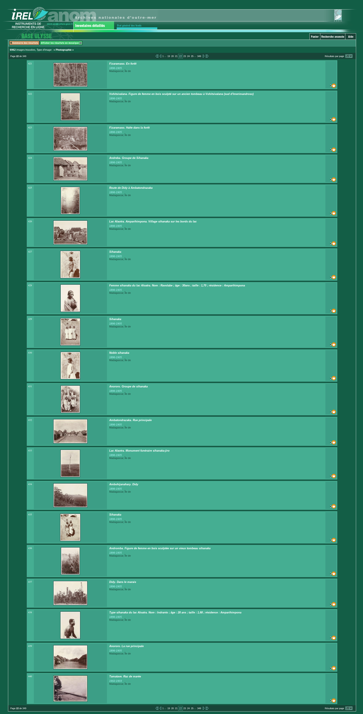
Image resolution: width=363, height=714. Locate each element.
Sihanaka (115, 251)
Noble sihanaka (119, 352)
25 (192, 56)
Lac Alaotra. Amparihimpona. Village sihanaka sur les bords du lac (153, 221)
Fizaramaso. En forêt (122, 63)
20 (172, 56)
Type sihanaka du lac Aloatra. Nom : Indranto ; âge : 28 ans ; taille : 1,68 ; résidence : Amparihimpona (175, 612)
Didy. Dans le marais (122, 582)
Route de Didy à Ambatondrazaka (131, 187)
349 (199, 56)
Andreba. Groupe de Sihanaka (128, 158)
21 (176, 56)
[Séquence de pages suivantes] (207, 56)
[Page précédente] (160, 56)
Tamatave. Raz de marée (125, 676)
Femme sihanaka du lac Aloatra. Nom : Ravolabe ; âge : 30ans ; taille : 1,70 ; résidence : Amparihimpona (177, 285)
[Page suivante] (203, 56)
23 (184, 56)
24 (188, 56)
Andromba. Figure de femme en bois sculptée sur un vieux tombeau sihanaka (159, 548)
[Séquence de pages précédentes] (157, 56)
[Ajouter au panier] (331, 86)
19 (168, 56)
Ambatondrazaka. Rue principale (130, 420)
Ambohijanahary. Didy (123, 484)
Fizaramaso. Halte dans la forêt (129, 127)
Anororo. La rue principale (126, 646)
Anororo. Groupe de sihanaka (128, 386)
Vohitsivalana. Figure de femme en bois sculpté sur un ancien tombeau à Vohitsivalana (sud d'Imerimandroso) (181, 94)
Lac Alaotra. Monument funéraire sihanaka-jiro (139, 450)
